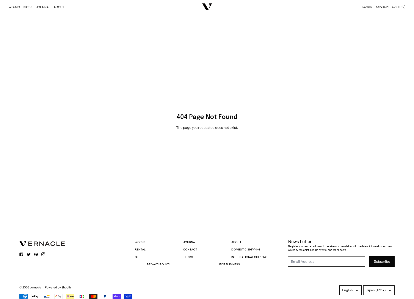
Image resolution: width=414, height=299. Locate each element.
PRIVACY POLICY (158, 264)
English (347, 290)
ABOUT (59, 7)
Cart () (398, 6)
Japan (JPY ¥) (376, 290)
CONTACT (190, 249)
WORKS (14, 7)
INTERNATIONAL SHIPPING (249, 257)
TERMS (188, 257)
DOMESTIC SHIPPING (245, 249)
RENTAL (140, 249)
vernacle (35, 287)
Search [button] (382, 6)
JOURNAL (43, 7)
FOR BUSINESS (229, 264)
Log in (367, 6)
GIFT (138, 257)
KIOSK (28, 7)
